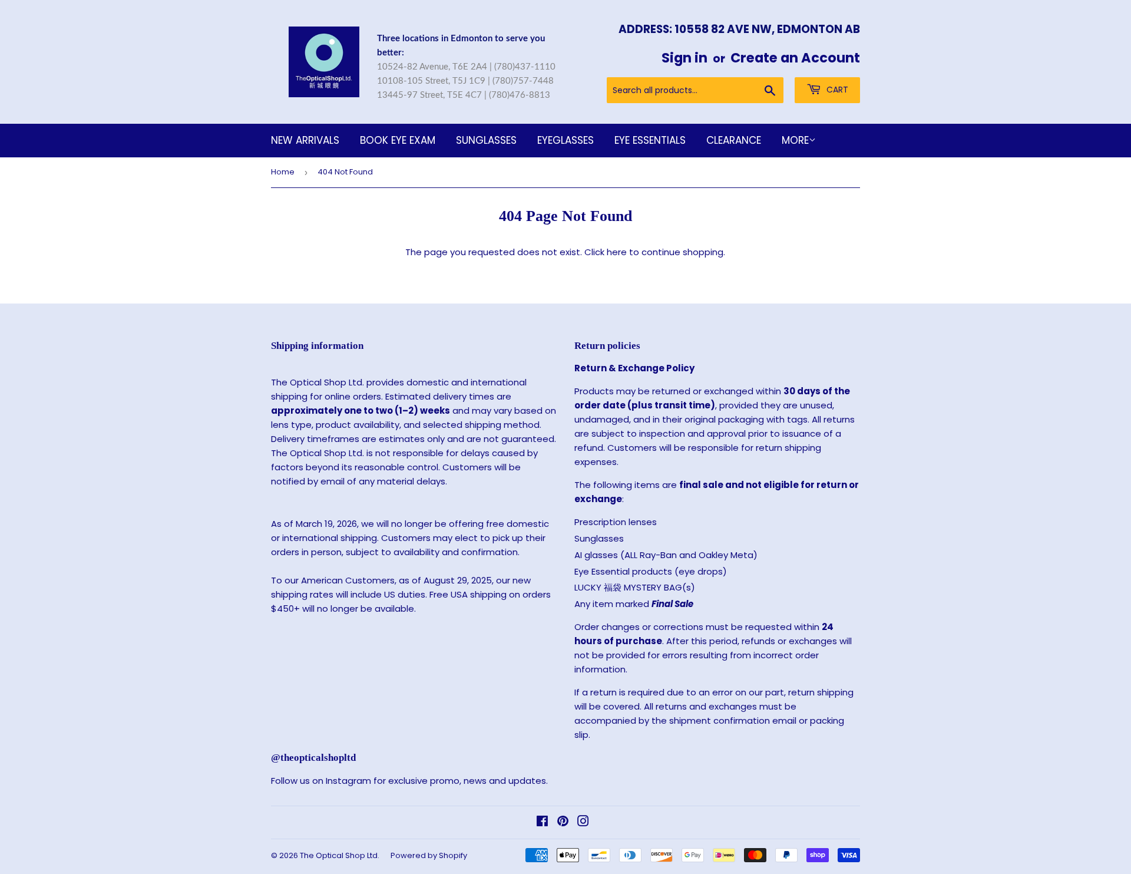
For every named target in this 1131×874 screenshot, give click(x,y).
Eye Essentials (650, 140)
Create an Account (795, 57)
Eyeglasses (565, 140)
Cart (836, 89)
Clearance (733, 140)
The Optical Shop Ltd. (339, 855)
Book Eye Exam (397, 140)
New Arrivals (305, 140)
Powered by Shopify (429, 855)
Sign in (684, 57)
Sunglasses (486, 140)
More (795, 140)
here (617, 252)
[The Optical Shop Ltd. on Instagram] (583, 822)
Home (283, 171)
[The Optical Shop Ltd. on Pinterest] (563, 822)
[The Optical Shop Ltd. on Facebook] (542, 822)
